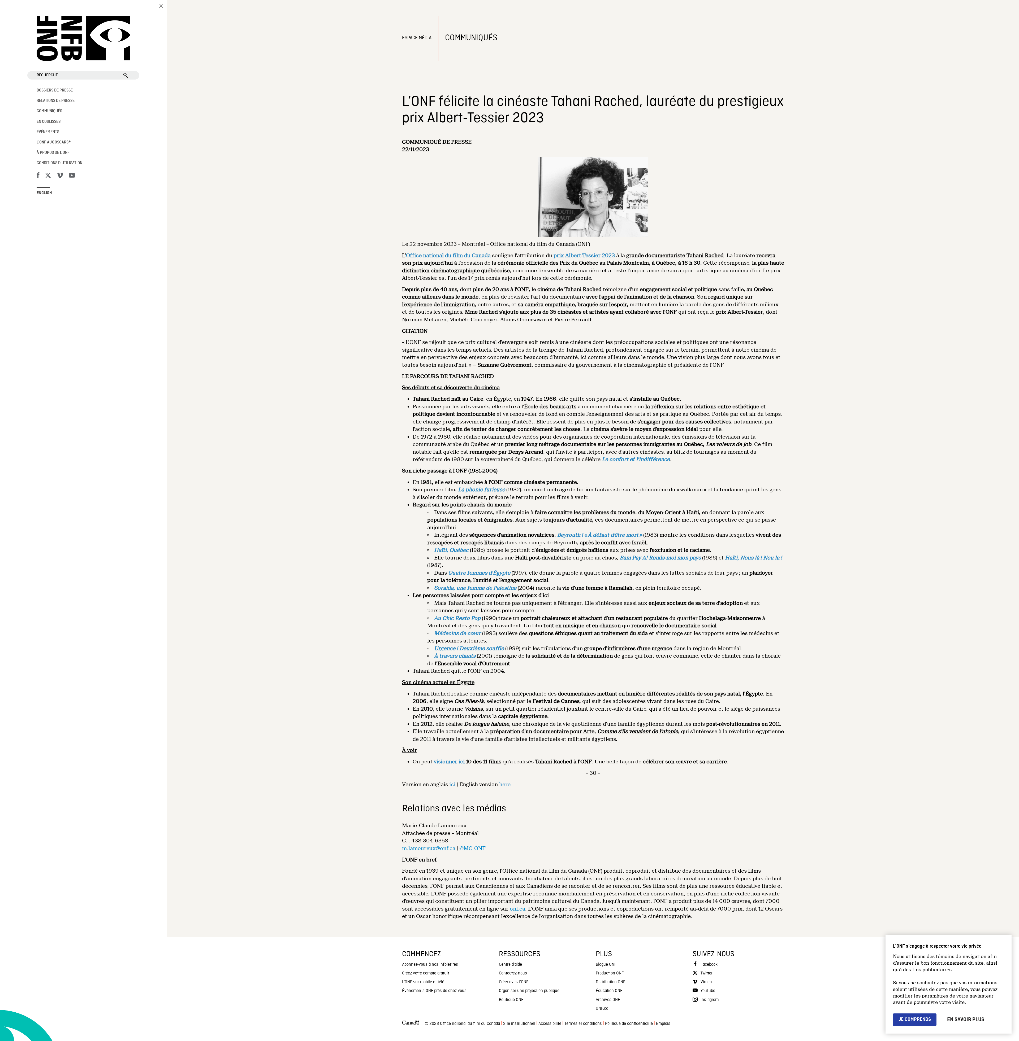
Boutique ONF (511, 1000)
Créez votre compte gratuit (425, 973)
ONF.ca (602, 1008)
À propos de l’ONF (53, 153)
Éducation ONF (609, 991)
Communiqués (49, 111)
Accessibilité (549, 1023)
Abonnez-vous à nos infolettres (430, 964)
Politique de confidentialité (629, 1023)
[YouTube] (72, 176)
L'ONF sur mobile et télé (423, 982)
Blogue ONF (606, 964)
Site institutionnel (519, 1023)
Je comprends (915, 1019)
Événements (48, 132)
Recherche (47, 75)
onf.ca (517, 909)
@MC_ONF (472, 848)
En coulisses (49, 122)
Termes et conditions (583, 1023)
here (504, 784)
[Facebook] (38, 176)
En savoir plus (965, 1019)
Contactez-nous (513, 973)
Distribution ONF (610, 982)
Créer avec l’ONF (513, 982)
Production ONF (610, 973)
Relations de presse (56, 101)
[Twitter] (48, 176)
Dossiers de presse (55, 90)
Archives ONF (608, 1000)
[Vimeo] (60, 176)
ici (452, 784)
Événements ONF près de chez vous (434, 991)
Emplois (663, 1023)
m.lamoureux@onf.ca (428, 848)
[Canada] (410, 1024)
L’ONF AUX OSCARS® (54, 142)
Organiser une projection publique (529, 991)
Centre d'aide (510, 964)
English (44, 193)
